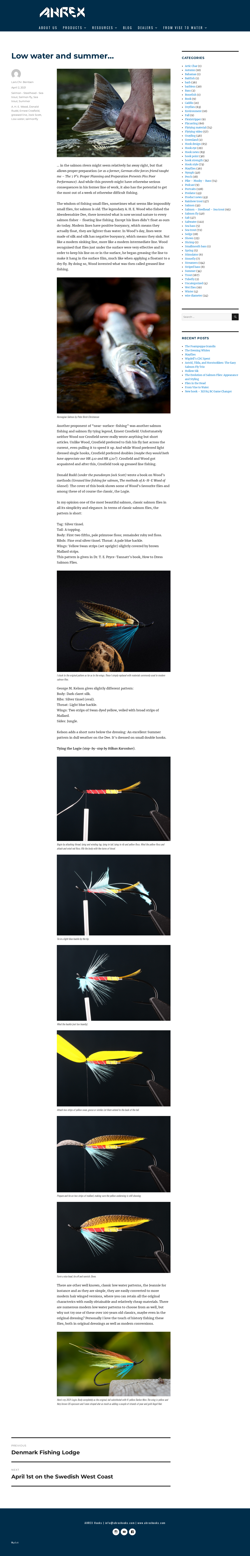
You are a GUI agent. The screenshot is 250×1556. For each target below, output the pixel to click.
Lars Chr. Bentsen (22, 82)
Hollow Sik (191, 371)
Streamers (191, 263)
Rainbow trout (194, 201)
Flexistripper (193, 119)
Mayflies (190, 168)
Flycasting (191, 123)
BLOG (127, 27)
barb (188, 82)
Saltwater (191, 222)
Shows (189, 238)
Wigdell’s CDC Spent (197, 358)
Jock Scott (34, 114)
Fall (187, 115)
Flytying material (195, 127)
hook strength (194, 160)
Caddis (189, 103)
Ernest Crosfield (29, 110)
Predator (190, 193)
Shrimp (189, 242)
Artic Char (191, 66)
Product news (193, 197)
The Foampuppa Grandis (200, 346)
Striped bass (192, 267)
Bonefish (190, 94)
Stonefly (190, 258)
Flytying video (193, 131)
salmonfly (32, 118)
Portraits (190, 189)
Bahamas (190, 74)
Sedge (188, 234)
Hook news (192, 152)
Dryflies (190, 107)
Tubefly (190, 279)
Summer (24, 101)
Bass (188, 90)
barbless (190, 86)
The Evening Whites (197, 350)
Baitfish (190, 78)
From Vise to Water (183, 27)
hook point (192, 156)
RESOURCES (102, 27)
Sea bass (190, 226)
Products (72, 27)
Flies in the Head (195, 383)
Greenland (191, 140)
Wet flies (190, 287)
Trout (188, 275)
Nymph (189, 172)
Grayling (190, 135)
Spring (189, 250)
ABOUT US (48, 27)
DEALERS (146, 27)
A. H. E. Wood (19, 106)
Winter (189, 291)
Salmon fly (25, 97)
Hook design (193, 144)
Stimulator (191, 254)
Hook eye (190, 148)
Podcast (190, 185)
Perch (188, 176)
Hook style (191, 164)
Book (188, 99)
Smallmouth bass (196, 246)
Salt (187, 217)
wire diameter (193, 295)
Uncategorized (194, 283)
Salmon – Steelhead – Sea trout (204, 209)
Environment (193, 111)
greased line (19, 114)
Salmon (190, 205)
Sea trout (190, 230)
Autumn (190, 70)
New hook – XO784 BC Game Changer (208, 391)
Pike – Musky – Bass (198, 181)
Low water (17, 118)
